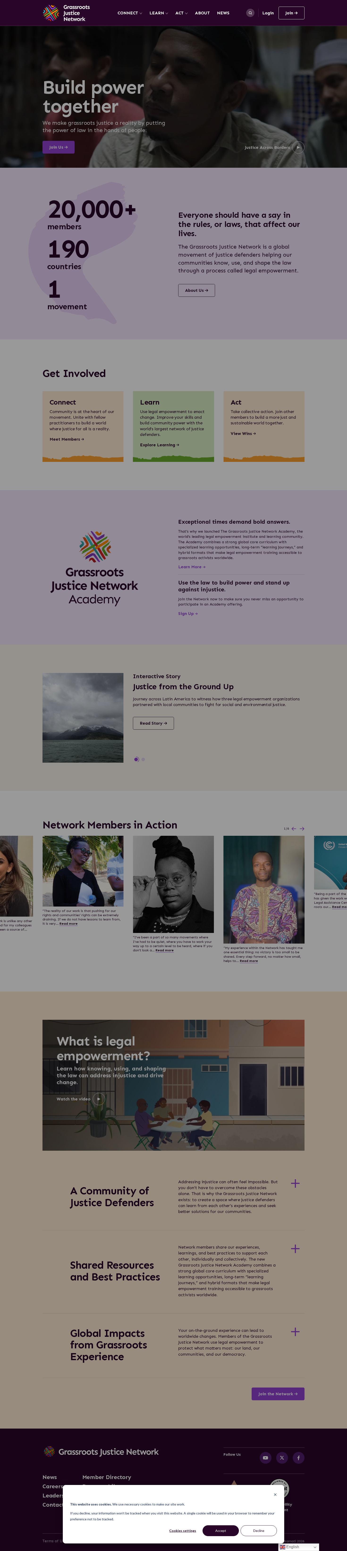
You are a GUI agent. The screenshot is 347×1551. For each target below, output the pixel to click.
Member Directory (106, 1477)
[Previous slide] (294, 829)
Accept (220, 1531)
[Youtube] (265, 1458)
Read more (68, 924)
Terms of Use (54, 1541)
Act (179, 13)
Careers (52, 1486)
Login (268, 13)
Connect (128, 13)
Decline (258, 1531)
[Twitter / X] (282, 1458)
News (223, 13)
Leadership (57, 1495)
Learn (156, 13)
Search (250, 13)
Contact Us (57, 1504)
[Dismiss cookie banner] (275, 1495)
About (202, 13)
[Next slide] (302, 829)
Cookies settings (182, 1531)
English (292, 1547)
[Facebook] (299, 1458)
